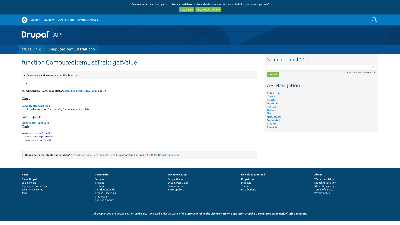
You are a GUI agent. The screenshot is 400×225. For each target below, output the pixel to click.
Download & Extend (253, 174)
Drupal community (168, 155)
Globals (271, 110)
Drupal (249, 213)
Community (102, 174)
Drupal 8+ (48, 19)
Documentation (177, 174)
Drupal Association (325, 182)
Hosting (99, 186)
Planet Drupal (29, 179)
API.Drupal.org (176, 189)
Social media (29, 182)
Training (99, 182)
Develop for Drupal (88, 19)
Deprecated (273, 120)
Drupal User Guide (178, 182)
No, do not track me (208, 9)
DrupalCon (101, 196)
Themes (245, 186)
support (103, 155)
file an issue (85, 155)
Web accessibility (324, 179)
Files (269, 113)
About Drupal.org (324, 186)
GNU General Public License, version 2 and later (215, 213)
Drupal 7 (35, 19)
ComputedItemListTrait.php (71, 49)
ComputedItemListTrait (36, 106)
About (318, 174)
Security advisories (32, 189)
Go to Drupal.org (25, 20)
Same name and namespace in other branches (53, 75)
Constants (273, 106)
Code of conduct (104, 200)
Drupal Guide (175, 179)
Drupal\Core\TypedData (35, 122)
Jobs (24, 193)
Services (271, 123)
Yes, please (186, 9)
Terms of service (323, 189)
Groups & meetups (105, 193)
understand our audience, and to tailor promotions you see (234, 4)
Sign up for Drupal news (35, 186)
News (25, 174)
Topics (271, 96)
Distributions (248, 189)
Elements (272, 127)
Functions (272, 103)
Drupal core (247, 179)
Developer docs (176, 186)
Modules (246, 182)
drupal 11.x (31, 49)
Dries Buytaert (297, 213)
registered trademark (271, 213)
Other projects (66, 19)
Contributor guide (105, 189)
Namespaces (274, 116)
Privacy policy (322, 193)
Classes (271, 99)
